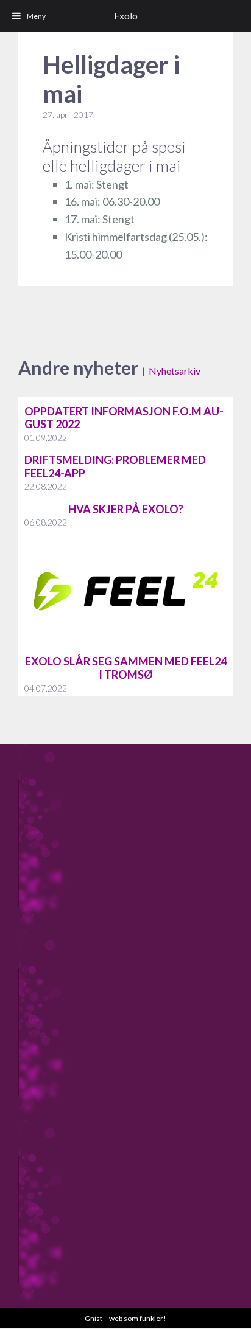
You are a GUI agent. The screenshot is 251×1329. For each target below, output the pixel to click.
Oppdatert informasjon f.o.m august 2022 (124, 417)
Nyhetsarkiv (174, 370)
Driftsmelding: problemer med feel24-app (115, 466)
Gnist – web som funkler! (125, 1318)
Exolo (126, 15)
